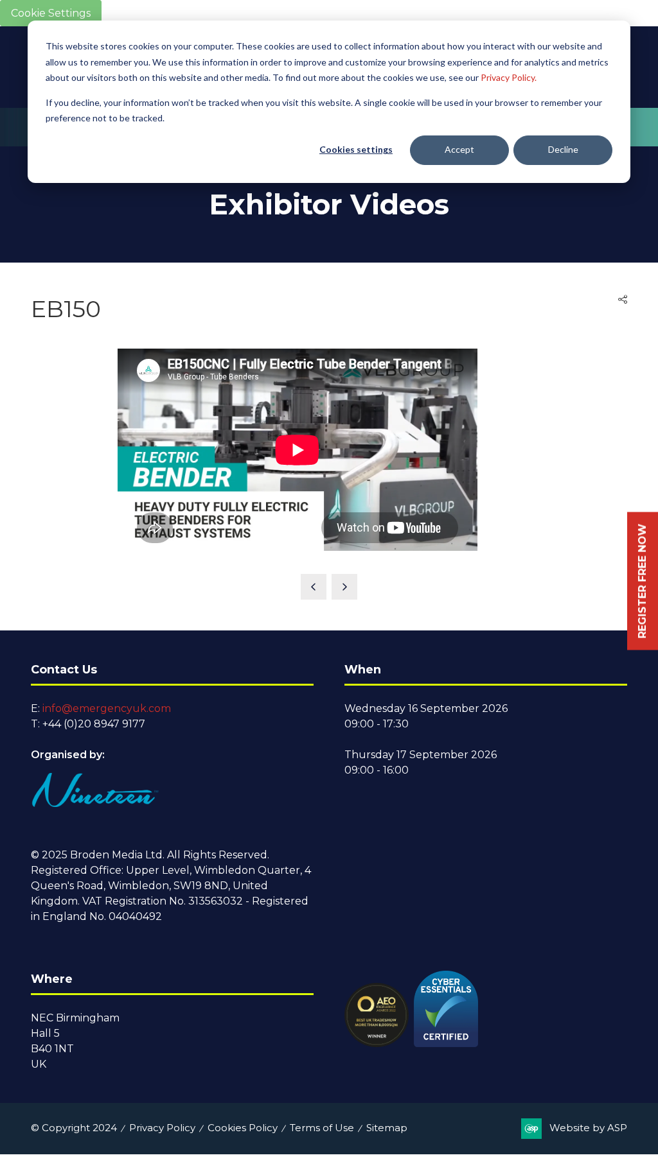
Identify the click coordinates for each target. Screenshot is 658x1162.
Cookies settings (356, 149)
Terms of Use (322, 1128)
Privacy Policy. (509, 77)
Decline (563, 149)
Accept (459, 149)
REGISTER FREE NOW (642, 581)
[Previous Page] (313, 587)
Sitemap (386, 1128)
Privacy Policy (162, 1128)
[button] (622, 300)
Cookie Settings (51, 13)
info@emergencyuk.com (106, 708)
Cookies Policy (243, 1128)
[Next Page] (344, 587)
